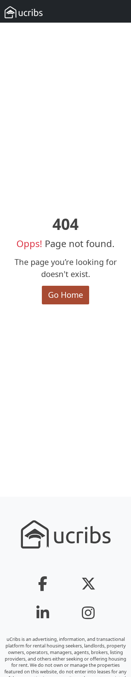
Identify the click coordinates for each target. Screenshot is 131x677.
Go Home (65, 294)
